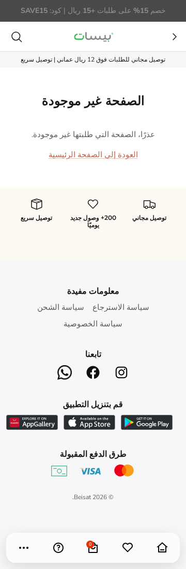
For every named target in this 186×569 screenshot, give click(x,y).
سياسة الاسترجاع (120, 307)
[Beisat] (93, 36)
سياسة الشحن (60, 307)
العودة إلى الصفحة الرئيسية (93, 154)
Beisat (82, 497)
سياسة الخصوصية (93, 324)
